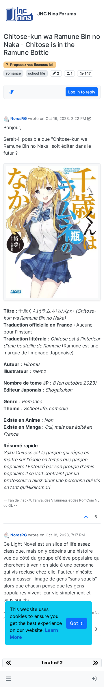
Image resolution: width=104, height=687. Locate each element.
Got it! (76, 623)
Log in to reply (81, 91)
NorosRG (18, 118)
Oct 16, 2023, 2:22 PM (66, 118)
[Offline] (6, 118)
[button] (8, 679)
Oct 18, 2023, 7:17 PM (65, 535)
